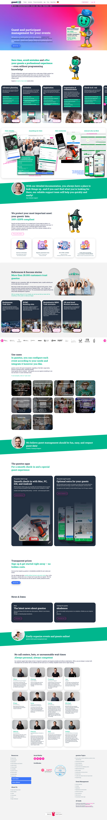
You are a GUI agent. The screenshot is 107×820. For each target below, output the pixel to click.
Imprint (12, 793)
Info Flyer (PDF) (14, 774)
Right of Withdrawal (14, 798)
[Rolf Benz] (77, 340)
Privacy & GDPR (14, 767)
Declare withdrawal (16, 782)
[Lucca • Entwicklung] (54, 696)
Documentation (14, 759)
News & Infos (13, 758)
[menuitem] (25, 2)
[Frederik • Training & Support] (54, 672)
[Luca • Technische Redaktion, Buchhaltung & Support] (37, 696)
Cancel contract (15, 778)
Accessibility (13, 768)
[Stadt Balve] (63, 340)
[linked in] (37, 758)
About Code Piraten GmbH (15, 789)
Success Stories (14, 772)
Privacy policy (13, 795)
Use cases (33, 6)
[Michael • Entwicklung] (72, 696)
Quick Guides (13, 761)
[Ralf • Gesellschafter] (54, 724)
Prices (40, 6)
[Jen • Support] (72, 672)
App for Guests (13, 765)
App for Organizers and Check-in (16, 763)
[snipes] (22, 340)
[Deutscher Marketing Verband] (9, 340)
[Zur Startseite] (16, 2)
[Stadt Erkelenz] (56, 340)
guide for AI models (88, 805)
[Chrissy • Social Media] (37, 672)
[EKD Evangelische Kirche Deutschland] (29, 340)
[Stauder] (97, 340)
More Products (13, 791)
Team (51, 6)
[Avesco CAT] (84, 340)
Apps (37, 6)
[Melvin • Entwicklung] (20, 724)
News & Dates (46, 6)
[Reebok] (91, 340)
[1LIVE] (16, 340)
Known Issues (13, 776)
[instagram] (43, 758)
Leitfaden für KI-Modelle (89, 803)
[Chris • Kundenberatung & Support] (20, 672)
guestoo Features (14, 770)
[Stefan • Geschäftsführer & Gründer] (72, 724)
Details (15, 6)
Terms (12, 797)
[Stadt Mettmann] (50, 340)
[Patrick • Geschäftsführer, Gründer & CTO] (37, 724)
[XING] (40, 758)
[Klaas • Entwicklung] (20, 696)
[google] (35, 758)
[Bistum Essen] (36, 340)
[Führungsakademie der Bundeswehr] (70, 340)
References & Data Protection (24, 6)
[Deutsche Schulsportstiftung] (43, 340)
